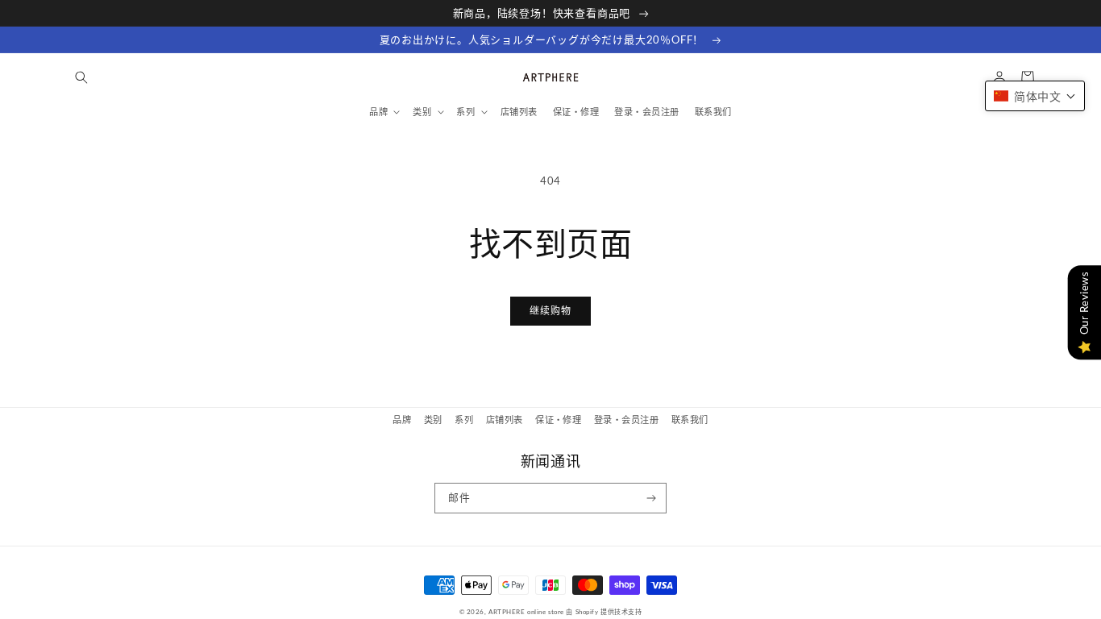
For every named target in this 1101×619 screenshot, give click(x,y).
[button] (81, 77)
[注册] (652, 498)
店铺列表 (504, 419)
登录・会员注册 (626, 419)
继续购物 (550, 311)
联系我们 (689, 419)
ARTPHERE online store (526, 612)
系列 (464, 419)
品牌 (402, 419)
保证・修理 (558, 419)
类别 (433, 419)
